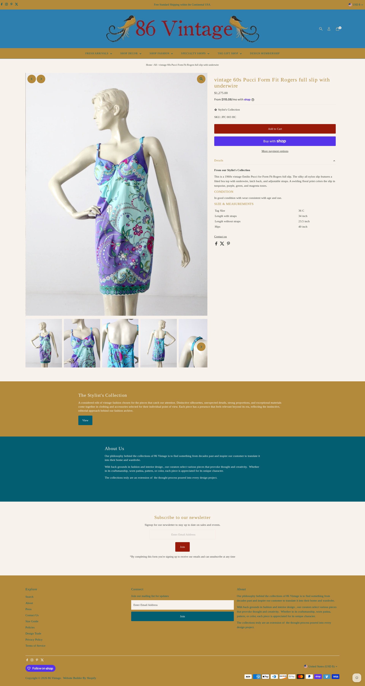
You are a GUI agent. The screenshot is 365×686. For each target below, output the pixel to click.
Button (113, 487)
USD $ (356, 4)
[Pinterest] (11, 4)
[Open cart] (338, 29)
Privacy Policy (34, 639)
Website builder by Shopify (79, 678)
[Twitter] (16, 4)
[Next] (41, 79)
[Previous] (31, 79)
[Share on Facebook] (216, 244)
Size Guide (31, 621)
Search (29, 596)
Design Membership (265, 53)
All (155, 64)
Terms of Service (35, 645)
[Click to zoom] (201, 79)
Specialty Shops (194, 53)
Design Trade (33, 633)
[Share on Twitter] (222, 244)
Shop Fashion (160, 53)
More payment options (275, 151)
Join (182, 546)
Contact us (220, 236)
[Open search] (321, 29)
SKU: (217, 117)
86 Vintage (54, 678)
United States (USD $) (321, 666)
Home (149, 64)
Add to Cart (275, 128)
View (85, 420)
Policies (30, 627)
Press (28, 609)
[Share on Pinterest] (228, 244)
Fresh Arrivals (97, 53)
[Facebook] (1, 4)
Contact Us (32, 615)
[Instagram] (6, 4)
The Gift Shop (228, 53)
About (29, 603)
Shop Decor (129, 53)
